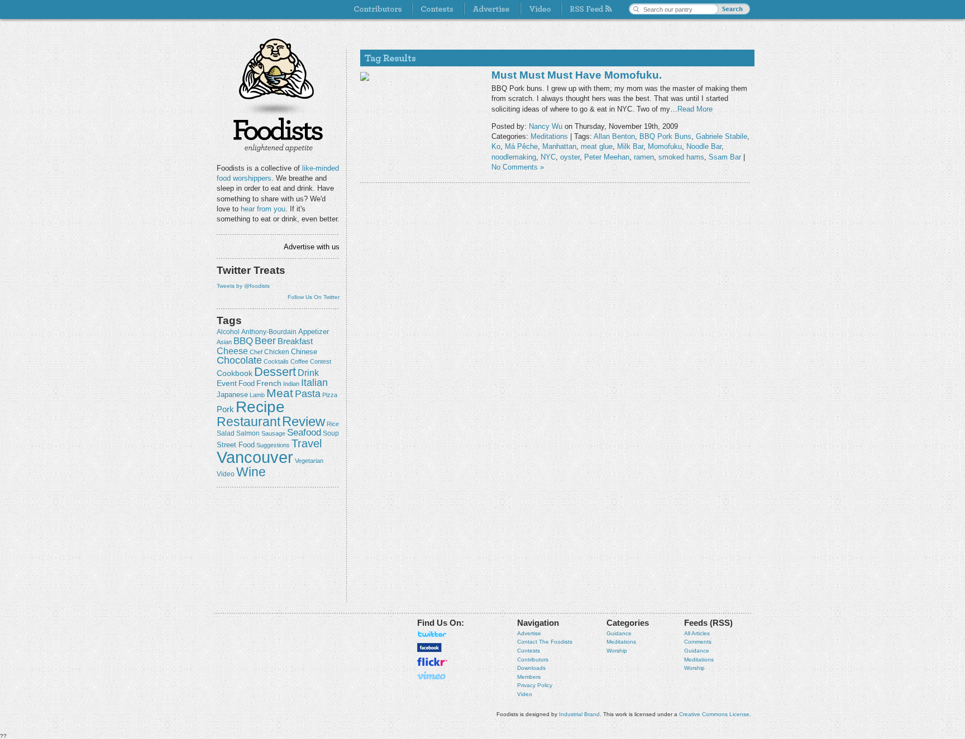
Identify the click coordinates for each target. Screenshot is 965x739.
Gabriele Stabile (721, 136)
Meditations (549, 136)
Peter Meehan (606, 157)
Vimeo (432, 675)
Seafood (304, 432)
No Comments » (517, 167)
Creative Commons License (714, 714)
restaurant (248, 421)
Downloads (531, 668)
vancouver (255, 457)
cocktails (276, 361)
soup (331, 433)
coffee (299, 361)
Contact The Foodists (544, 642)
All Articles (697, 633)
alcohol (228, 332)
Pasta (308, 393)
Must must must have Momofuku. (576, 75)
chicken (276, 352)
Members (529, 677)
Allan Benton (614, 136)
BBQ (243, 341)
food (246, 383)
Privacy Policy (534, 685)
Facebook (429, 647)
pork (225, 409)
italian (314, 382)
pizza (329, 395)
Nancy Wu (545, 126)
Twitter (432, 634)
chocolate (239, 360)
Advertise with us (312, 247)
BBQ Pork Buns (665, 136)
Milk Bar (630, 146)
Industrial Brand (579, 714)
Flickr (432, 662)
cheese (232, 351)
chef (256, 352)
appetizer (313, 331)
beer (265, 340)
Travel (307, 443)
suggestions (273, 445)
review (303, 421)
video (226, 474)
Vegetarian (309, 460)
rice (333, 424)
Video (524, 694)
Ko (495, 146)
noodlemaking (513, 157)
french (268, 383)
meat (279, 393)
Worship (616, 651)
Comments (697, 642)
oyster (570, 157)
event (227, 383)
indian (291, 383)
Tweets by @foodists (243, 286)
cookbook (234, 373)
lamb (257, 395)
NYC (548, 157)
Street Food (236, 445)
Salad (226, 433)
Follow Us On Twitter (314, 297)
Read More (695, 109)
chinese (304, 352)
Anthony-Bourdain (269, 332)
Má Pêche (521, 146)
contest (320, 361)
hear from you (263, 209)
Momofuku (665, 146)
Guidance (619, 633)
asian (224, 342)
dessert (275, 372)
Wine (251, 472)
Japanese (232, 394)
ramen (644, 157)
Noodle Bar (704, 146)
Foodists (278, 133)
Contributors (532, 659)
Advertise (529, 633)
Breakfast (295, 341)
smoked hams (681, 157)
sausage (273, 433)
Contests (528, 651)
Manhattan (559, 146)
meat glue (597, 146)
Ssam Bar (725, 157)
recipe (260, 407)
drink (308, 373)
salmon (248, 433)
